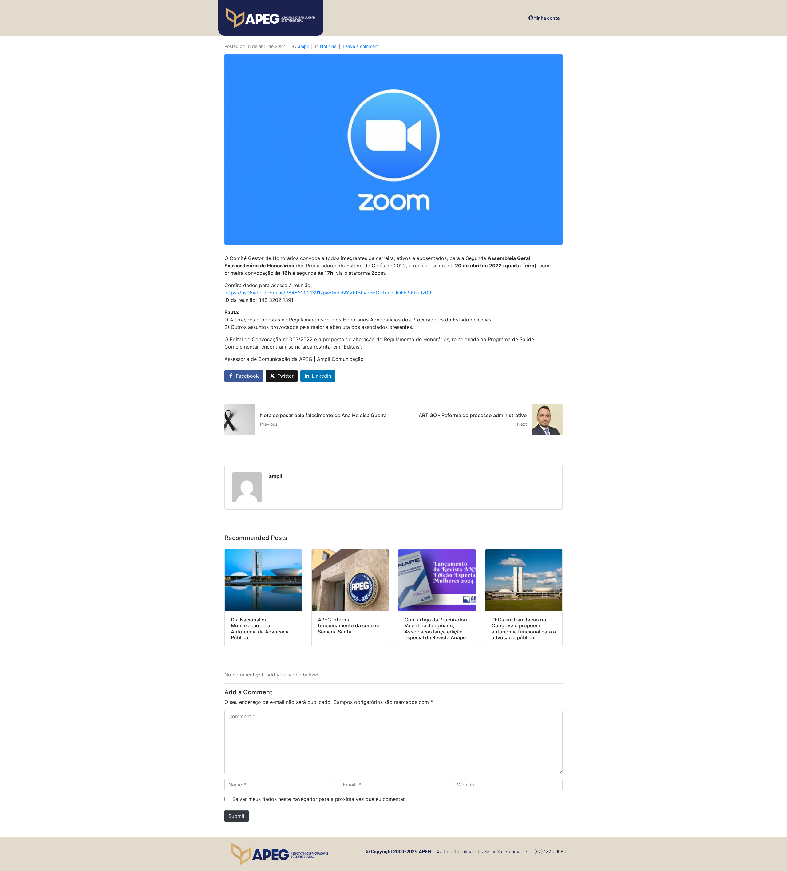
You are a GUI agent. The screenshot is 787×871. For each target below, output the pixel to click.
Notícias (328, 46)
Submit (236, 816)
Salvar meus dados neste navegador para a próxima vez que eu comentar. (319, 799)
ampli (303, 46)
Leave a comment (361, 46)
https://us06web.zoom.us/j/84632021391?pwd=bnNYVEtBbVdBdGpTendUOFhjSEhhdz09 (327, 293)
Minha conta (546, 18)
